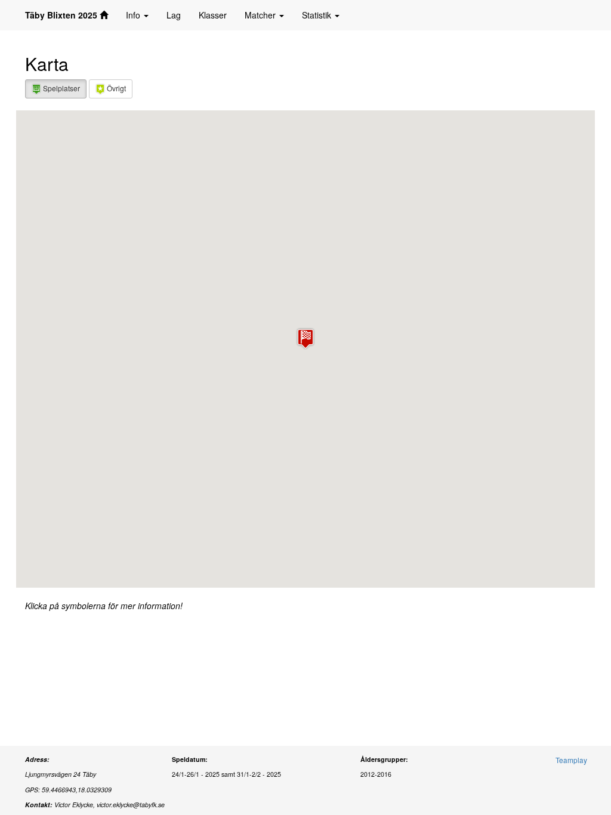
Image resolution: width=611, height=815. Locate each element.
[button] (305, 338)
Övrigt (115, 88)
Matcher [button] (261, 15)
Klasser (213, 15)
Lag (173, 15)
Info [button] (134, 15)
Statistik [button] (318, 15)
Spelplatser (60, 88)
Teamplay (571, 760)
